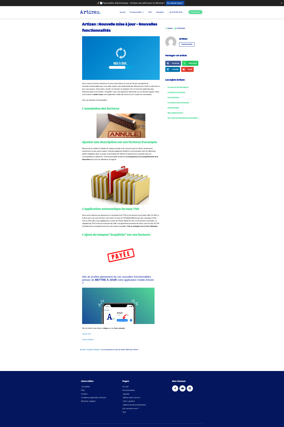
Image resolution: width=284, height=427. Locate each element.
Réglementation (175, 113)
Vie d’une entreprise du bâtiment (183, 118)
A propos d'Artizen (93, 349)
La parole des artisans (178, 103)
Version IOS (86, 334)
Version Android (87, 339)
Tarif (150, 12)
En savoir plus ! (175, 3)
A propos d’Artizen (176, 92)
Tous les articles (186, 44)
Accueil (122, 12)
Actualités (160, 12)
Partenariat (173, 108)
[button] (173, 63)
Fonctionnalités (136, 12)
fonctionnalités (94, 86)
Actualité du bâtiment (178, 87)
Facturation (173, 97)
